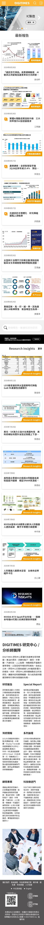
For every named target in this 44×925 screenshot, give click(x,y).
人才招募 (28, 885)
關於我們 (6, 882)
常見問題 (20, 885)
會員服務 (14, 882)
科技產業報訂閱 (25, 882)
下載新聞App (11, 893)
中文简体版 (17, 889)
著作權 (35, 882)
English (29, 889)
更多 (29, 22)
